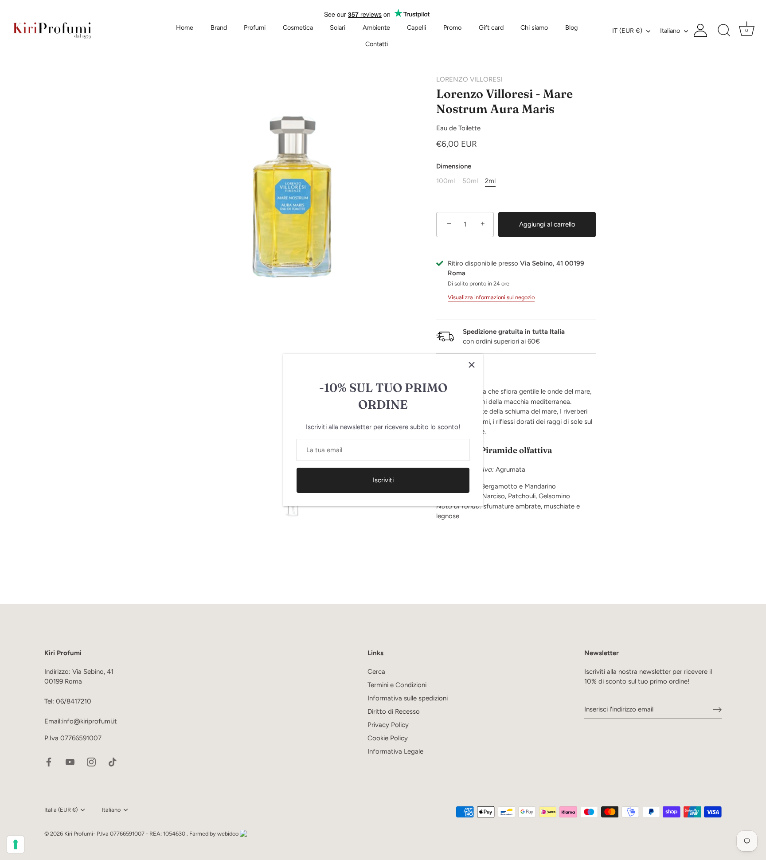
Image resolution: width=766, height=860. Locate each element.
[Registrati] (717, 709)
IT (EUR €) (627, 31)
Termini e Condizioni (396, 685)
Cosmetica (298, 27)
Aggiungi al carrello (547, 224)
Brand (219, 27)
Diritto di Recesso (393, 711)
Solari (337, 27)
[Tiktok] (112, 761)
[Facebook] (48, 761)
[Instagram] (91, 761)
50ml (470, 181)
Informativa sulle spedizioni (407, 698)
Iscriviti (383, 480)
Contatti (376, 44)
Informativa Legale (395, 751)
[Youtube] (70, 761)
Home (184, 27)
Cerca (376, 672)
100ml (445, 181)
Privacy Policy (388, 725)
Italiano (670, 31)
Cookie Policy (387, 738)
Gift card (491, 27)
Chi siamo (534, 27)
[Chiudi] (471, 365)
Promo (452, 27)
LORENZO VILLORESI (469, 79)
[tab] (516, 454)
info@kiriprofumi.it (89, 721)
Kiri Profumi (78, 833)
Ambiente (376, 27)
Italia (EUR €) (61, 809)
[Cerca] (724, 30)
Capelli (416, 27)
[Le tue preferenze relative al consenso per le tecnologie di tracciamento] (15, 844)
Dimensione (453, 166)
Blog (571, 27)
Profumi (255, 27)
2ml (490, 181)
